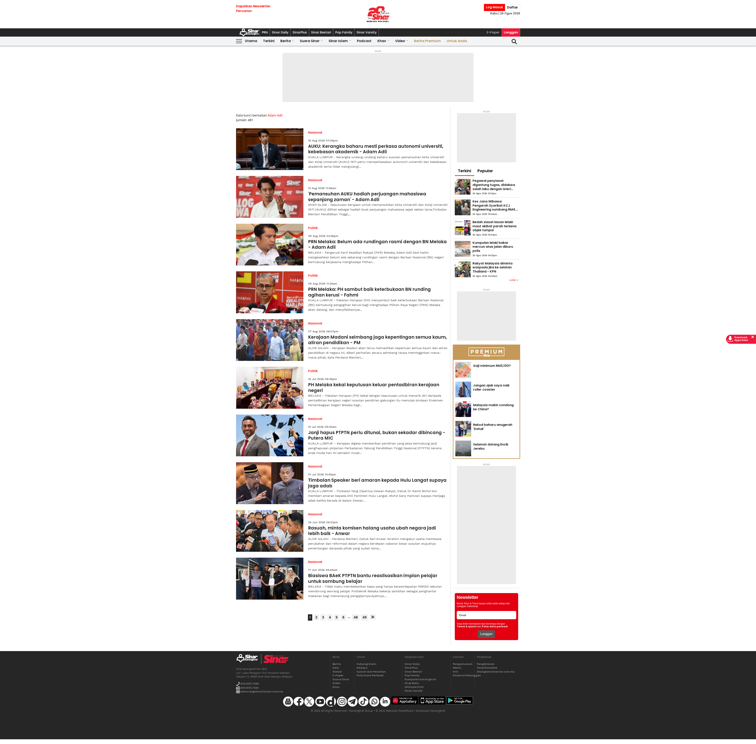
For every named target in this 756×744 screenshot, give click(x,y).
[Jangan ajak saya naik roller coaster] (463, 389)
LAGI (513, 280)
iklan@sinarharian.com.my (496, 672)
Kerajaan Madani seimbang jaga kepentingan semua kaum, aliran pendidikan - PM (377, 340)
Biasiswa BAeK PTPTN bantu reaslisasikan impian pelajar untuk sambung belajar (372, 578)
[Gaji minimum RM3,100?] (463, 370)
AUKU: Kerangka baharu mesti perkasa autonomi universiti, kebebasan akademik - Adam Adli (375, 149)
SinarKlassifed (487, 668)
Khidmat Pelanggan (462, 675)
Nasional (315, 132)
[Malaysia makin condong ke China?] (463, 409)
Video (400, 41)
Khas (381, 41)
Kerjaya (362, 668)
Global (337, 672)
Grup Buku (412, 683)
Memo (457, 668)
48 (356, 617)
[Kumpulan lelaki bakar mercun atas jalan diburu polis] (463, 249)
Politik (313, 228)
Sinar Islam (338, 41)
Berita (285, 41)
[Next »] (373, 617)
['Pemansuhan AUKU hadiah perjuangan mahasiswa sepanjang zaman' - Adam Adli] (270, 197)
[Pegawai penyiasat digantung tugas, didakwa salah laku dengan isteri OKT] (463, 187)
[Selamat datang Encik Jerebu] (463, 448)
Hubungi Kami (366, 664)
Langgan (511, 32)
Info (455, 672)
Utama (251, 41)
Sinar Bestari (321, 32)
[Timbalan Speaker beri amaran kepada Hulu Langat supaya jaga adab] (270, 483)
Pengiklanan (485, 664)
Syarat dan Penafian (371, 672)
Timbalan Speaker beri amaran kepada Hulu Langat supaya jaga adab (377, 483)
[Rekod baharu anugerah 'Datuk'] (463, 429)
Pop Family (343, 32)
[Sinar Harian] (378, 14)
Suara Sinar (310, 41)
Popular (485, 171)
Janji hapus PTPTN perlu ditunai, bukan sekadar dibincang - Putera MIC (376, 435)
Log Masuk (494, 7)
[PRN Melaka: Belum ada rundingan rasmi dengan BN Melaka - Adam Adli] (270, 245)
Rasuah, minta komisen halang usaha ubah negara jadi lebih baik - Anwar (372, 531)
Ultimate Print (414, 687)
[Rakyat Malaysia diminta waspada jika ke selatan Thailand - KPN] (463, 269)
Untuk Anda (457, 41)
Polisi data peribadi (495, 626)
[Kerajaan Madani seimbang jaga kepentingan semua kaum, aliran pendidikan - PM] (270, 340)
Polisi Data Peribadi (370, 675)
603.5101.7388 (249, 684)
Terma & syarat (467, 626)
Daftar (512, 7)
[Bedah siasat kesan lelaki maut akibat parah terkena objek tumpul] (463, 228)
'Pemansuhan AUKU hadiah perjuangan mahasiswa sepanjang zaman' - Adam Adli (367, 196)
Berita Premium (427, 41)
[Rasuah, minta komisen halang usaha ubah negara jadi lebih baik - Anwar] (270, 531)
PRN (265, 32)
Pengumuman (462, 664)
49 (364, 617)
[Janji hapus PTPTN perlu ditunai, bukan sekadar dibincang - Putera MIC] (270, 436)
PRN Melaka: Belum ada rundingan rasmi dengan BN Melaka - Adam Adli (377, 244)
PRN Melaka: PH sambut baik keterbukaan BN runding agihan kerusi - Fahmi (369, 292)
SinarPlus (300, 32)
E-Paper (493, 32)
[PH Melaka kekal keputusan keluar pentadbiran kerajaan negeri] (270, 388)
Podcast (364, 41)
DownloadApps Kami (741, 339)
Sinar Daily (280, 32)
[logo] (248, 659)
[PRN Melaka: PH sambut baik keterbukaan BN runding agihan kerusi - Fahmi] (270, 292)
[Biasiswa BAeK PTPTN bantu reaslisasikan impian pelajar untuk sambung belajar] (270, 579)
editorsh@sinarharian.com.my (261, 691)
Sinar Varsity (367, 32)
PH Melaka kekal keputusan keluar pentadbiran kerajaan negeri (373, 387)
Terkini (268, 41)
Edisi (336, 668)
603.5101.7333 (249, 688)
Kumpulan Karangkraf (420, 679)
